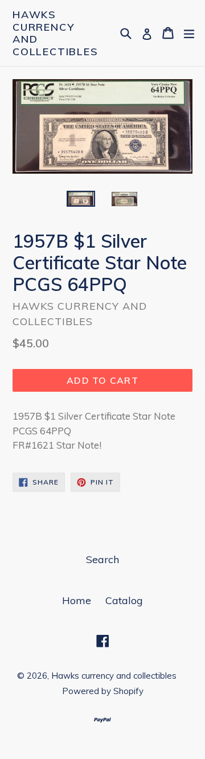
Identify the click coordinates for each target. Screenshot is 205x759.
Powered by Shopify (103, 691)
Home (76, 600)
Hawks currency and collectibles (56, 33)
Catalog (124, 600)
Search (102, 559)
